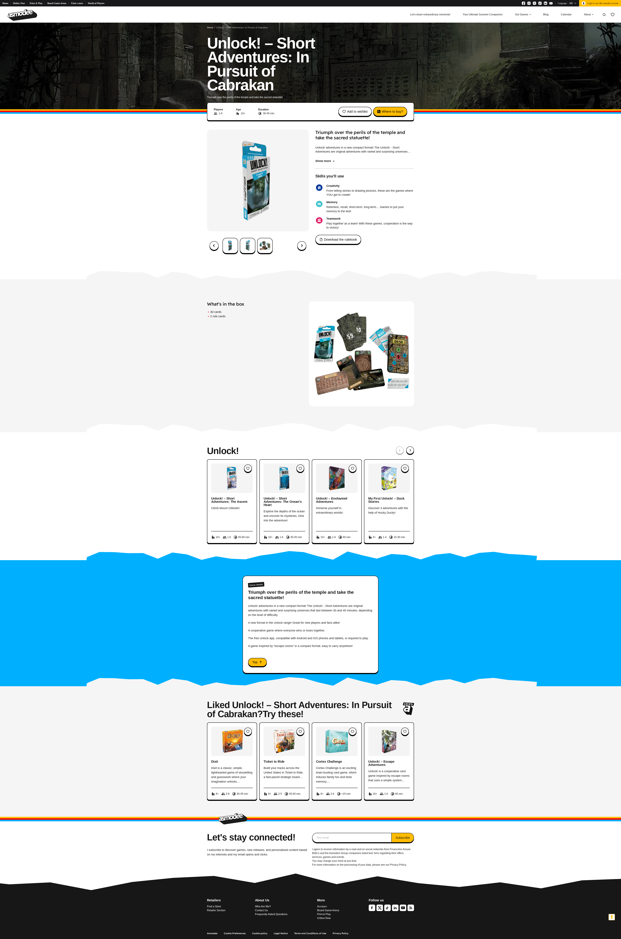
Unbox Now (324, 918)
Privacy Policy (340, 933)
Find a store (77, 3)
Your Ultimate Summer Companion (483, 14)
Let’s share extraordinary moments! (430, 14)
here (376, 853)
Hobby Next (19, 3)
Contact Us (261, 910)
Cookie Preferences (235, 933)
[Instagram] (529, 3)
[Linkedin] (545, 3)
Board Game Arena (56, 3)
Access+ (322, 906)
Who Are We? (263, 906)
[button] (230, 245)
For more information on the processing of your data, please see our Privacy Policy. (359, 864)
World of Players (96, 3)
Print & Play (36, 3)
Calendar (566, 14)
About (587, 14)
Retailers (214, 900)
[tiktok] (387, 908)
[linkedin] (395, 908)
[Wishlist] (613, 14)
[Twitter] (379, 908)
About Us (262, 900)
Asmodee (212, 933)
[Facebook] (523, 3)
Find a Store (214, 906)
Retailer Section (216, 910)
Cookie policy (259, 933)
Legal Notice (281, 933)
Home (5, 3)
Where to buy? (392, 111)
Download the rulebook (340, 239)
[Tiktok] (540, 3)
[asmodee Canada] (22, 14)
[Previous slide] (400, 450)
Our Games (521, 14)
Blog (546, 14)
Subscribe (403, 837)
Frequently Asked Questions (271, 914)
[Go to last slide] (214, 245)
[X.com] (534, 3)
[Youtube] (551, 3)
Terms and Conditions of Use (310, 933)
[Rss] (411, 908)
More (321, 900)
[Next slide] (301, 245)
